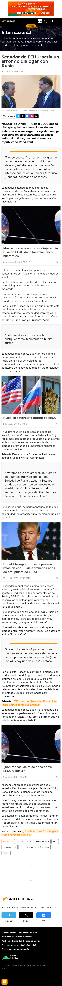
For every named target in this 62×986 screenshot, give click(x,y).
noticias (6, 853)
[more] (57, 262)
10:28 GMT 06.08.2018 (12, 71)
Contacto (27, 936)
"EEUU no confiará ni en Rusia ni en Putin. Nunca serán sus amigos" (29, 703)
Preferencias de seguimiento (15, 949)
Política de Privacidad (12, 940)
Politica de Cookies (32, 940)
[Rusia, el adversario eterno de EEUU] (31, 395)
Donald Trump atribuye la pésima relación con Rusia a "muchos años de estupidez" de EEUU (29, 568)
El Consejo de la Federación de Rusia (34, 847)
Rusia (28, 841)
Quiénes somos (9, 932)
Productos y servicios (12, 936)
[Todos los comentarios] (5, 982)
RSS (35, 945)
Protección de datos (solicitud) (16, 945)
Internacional (8, 841)
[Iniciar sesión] (45, 21)
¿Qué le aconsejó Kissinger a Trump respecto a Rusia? (30, 832)
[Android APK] (10, 957)
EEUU (55, 841)
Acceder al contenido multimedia (42, 111)
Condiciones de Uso (27, 932)
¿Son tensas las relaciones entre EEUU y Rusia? (27, 769)
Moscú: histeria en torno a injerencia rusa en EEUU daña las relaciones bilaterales (30, 252)
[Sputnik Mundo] (9, 22)
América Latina (10, 907)
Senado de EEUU (9, 847)
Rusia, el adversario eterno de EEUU (29, 418)
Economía (45, 907)
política (20, 841)
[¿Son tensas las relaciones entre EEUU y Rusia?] (31, 744)
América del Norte (41, 841)
